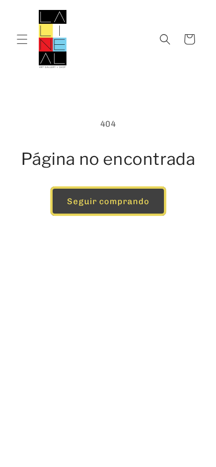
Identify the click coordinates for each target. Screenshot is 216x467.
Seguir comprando (108, 201)
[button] (22, 39)
